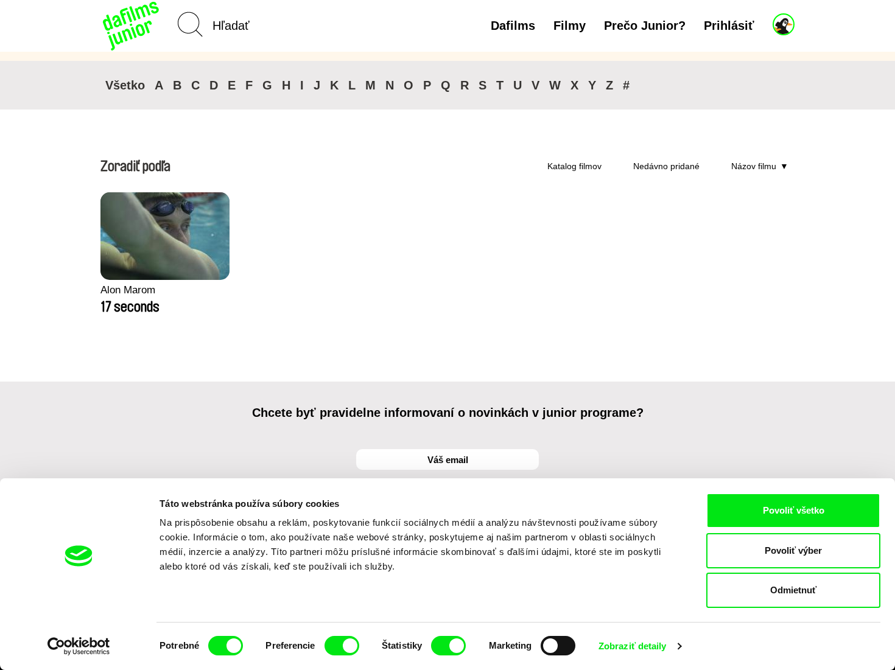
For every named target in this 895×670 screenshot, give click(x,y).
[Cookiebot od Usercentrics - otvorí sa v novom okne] (79, 646)
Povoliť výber (793, 550)
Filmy (569, 25)
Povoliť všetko (793, 510)
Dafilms (513, 25)
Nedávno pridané (666, 166)
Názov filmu (753, 166)
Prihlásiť (729, 25)
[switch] (342, 645)
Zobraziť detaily (632, 646)
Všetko (125, 85)
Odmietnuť (793, 590)
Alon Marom (127, 290)
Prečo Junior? (645, 25)
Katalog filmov (574, 166)
